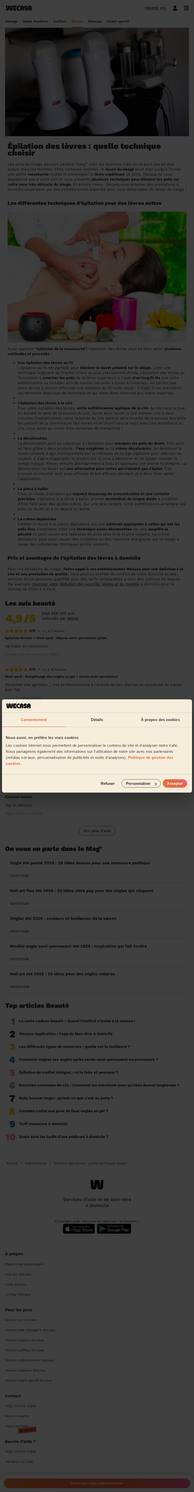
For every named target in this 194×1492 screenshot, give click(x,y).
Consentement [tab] (34, 719)
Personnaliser (138, 783)
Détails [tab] (97, 719)
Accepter (175, 783)
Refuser (108, 783)
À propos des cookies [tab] (160, 719)
